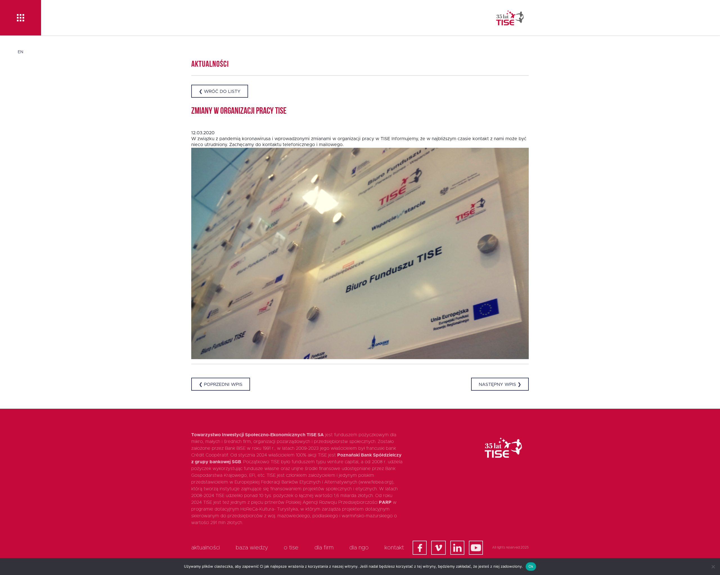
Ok (531, 566)
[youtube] (476, 548)
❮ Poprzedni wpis (220, 384)
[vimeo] (438, 548)
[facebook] (420, 548)
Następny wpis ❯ (500, 384)
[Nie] (713, 566)
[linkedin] (457, 548)
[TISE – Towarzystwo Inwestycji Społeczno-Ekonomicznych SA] (510, 18)
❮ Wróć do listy (219, 91)
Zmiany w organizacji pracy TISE (239, 111)
